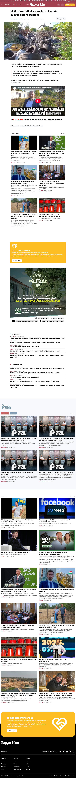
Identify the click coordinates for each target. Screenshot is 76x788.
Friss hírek (3, 758)
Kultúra (28, 763)
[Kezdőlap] (38, 4)
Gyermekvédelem (18, 769)
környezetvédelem (37, 125)
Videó (15, 763)
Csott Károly (28, 125)
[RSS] (14, 1)
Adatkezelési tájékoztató (61, 775)
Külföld (15, 761)
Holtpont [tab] (13, 413)
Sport (27, 766)
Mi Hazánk (13, 125)
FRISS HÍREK (8, 4)
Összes (62, 133)
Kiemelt (15, 4)
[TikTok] (11, 1)
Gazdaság (28, 761)
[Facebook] (2, 1)
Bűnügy (28, 758)
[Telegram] (9, 1)
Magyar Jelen (14, 18)
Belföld (21, 18)
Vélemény (21, 4)
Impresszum (4, 751)
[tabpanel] (38, 450)
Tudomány (28, 769)
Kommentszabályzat (50, 775)
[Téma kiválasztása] (58, 5)
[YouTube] (4, 1)
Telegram (20, 119)
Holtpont (16, 758)
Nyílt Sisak (28, 4)
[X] (6, 1)
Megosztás (61, 19)
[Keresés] (62, 5)
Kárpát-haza (17, 766)
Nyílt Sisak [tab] (5, 413)
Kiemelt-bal (20, 125)
